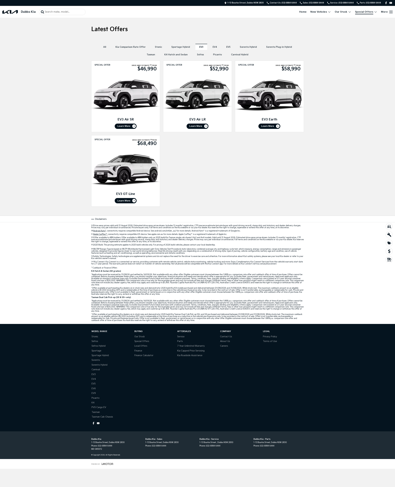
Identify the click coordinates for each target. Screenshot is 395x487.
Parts (180, 341)
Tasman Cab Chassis (102, 416)
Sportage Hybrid (180, 47)
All (104, 47)
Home (303, 11)
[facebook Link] (386, 3)
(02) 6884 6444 (105, 446)
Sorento (96, 360)
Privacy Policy (270, 336)
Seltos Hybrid (99, 346)
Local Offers (140, 346)
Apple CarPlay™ (100, 234)
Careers (224, 346)
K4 (93, 402)
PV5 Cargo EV (99, 407)
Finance (138, 350)
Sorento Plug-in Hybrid (279, 47)
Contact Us (226, 336)
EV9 (94, 393)
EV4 (215, 47)
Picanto (217, 54)
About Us (225, 341)
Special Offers (364, 11)
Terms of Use (270, 341)
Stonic (158, 47)
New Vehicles (318, 11)
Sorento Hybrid (248, 47)
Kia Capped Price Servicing (191, 350)
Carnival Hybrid (239, 54)
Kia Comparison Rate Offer (130, 47)
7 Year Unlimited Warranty (191, 346)
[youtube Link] (391, 3)
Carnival (96, 369)
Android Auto (99, 231)
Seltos (200, 54)
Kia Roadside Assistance (189, 355)
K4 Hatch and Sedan (176, 54)
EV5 (228, 47)
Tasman (151, 54)
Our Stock (341, 11)
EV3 (201, 47)
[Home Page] (10, 12)
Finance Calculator (143, 355)
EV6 (94, 388)
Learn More (123, 126)
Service (181, 336)
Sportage (96, 350)
